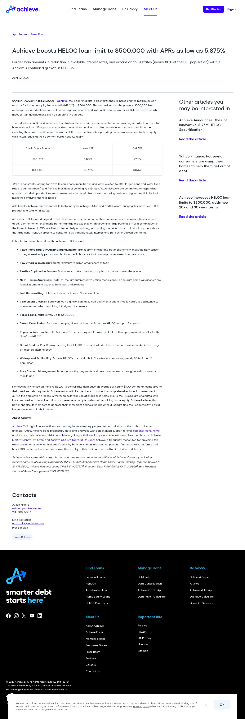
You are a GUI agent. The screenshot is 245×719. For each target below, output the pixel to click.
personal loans (141, 430)
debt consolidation (59, 435)
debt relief (35, 435)
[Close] (204, 704)
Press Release (22, 537)
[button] (77, 9)
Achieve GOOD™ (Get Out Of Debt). (72, 440)
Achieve (17, 426)
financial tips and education (104, 435)
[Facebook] (8, 615)
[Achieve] (18, 575)
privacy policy (141, 706)
